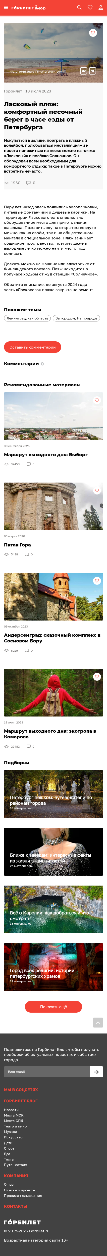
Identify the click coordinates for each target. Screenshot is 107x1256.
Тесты (9, 1159)
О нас (9, 1184)
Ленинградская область (27, 318)
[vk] (83, 71)
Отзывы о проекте (19, 1190)
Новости (11, 1110)
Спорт (9, 1148)
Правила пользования (23, 1195)
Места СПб (13, 1121)
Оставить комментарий (32, 347)
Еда (7, 1154)
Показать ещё (53, 1006)
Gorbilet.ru (39, 1230)
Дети (8, 1143)
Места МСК (14, 1115)
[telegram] (92, 71)
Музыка (10, 1131)
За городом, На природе (76, 318)
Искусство (13, 1137)
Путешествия (15, 1165)
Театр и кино (15, 1126)
